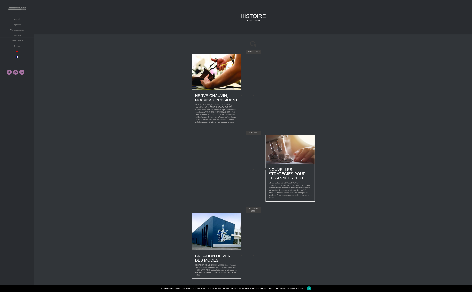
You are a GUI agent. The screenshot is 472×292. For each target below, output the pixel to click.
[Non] (469, 288)
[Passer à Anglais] (17, 51)
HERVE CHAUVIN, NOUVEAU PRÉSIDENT (216, 97)
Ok (309, 288)
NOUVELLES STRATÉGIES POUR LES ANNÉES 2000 (287, 173)
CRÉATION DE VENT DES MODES (214, 258)
